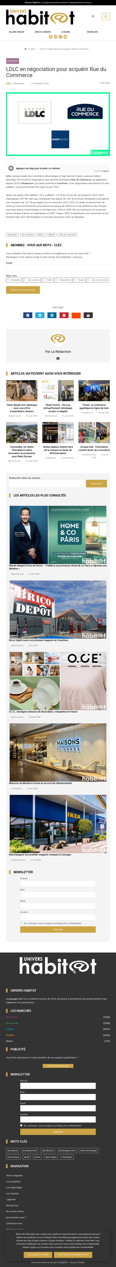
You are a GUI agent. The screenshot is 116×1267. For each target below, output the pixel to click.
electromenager (88, 1150)
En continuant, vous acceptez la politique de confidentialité (52, 923)
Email (9, 263)
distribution (48, 1150)
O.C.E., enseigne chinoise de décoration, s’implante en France (43, 711)
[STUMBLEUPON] (76, 315)
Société (23, 912)
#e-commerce (34, 280)
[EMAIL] (88, 315)
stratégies (67, 1157)
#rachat (81, 280)
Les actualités (13, 1181)
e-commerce (28, 234)
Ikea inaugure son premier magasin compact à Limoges (40, 854)
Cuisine (65, 31)
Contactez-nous (14, 1223)
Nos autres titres (15, 1211)
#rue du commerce (99, 280)
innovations (13, 1157)
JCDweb (81, 1262)
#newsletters (65, 280)
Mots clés (11, 275)
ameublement (30, 1150)
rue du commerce (68, 234)
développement (67, 1150)
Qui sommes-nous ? (16, 1217)
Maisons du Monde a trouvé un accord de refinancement (40, 783)
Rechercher (96, 483)
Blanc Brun (16, 31)
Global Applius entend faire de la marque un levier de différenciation (58, 450)
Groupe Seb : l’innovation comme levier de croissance (94, 448)
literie (37, 1157)
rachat (52, 234)
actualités (13, 234)
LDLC (41, 234)
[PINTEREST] (64, 315)
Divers (58, 1041)
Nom (22, 889)
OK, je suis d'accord (37, 1254)
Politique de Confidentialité (73, 1254)
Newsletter (12, 1205)
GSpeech (106, 171)
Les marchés (12, 1193)
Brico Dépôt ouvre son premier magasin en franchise (38, 640)
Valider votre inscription (23, 289)
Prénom (23, 878)
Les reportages (14, 1187)
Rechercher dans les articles (24, 478)
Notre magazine (14, 1175)
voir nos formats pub (58, 1065)
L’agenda (10, 1199)
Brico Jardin (43, 31)
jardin (26, 1157)
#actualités (16, 280)
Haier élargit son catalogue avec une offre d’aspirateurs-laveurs (22, 408)
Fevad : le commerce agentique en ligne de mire (94, 407)
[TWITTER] (39, 315)
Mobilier (92, 31)
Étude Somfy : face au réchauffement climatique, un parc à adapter (58, 408)
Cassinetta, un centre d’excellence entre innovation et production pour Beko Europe (21, 451)
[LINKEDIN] (51, 315)
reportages (51, 1157)
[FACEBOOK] (27, 315)
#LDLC (49, 280)
